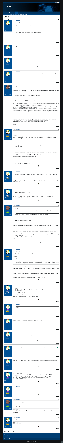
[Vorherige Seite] (4, 19)
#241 (58, 20)
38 (12, 19)
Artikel (5, 53)
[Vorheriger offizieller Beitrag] (57, 42)
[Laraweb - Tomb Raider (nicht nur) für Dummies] (31, 6)
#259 (58, 399)
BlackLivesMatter (5, 435)
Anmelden (53, 2)
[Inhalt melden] (56, 42)
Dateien (5, 30)
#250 (58, 249)
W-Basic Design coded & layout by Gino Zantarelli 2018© (31, 440)
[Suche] (59, 2)
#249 (58, 205)
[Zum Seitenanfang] (62, 442)
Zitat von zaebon (18, 22)
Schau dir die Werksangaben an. (16, 118)
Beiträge (5, 29)
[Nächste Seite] (13, 19)
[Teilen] (58, 19)
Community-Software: (31, 441)
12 (7, 19)
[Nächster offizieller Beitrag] (58, 42)
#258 (58, 386)
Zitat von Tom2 (18, 86)
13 (8, 19)
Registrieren (56, 2)
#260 (58, 417)
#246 (58, 129)
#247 (58, 171)
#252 (58, 304)
